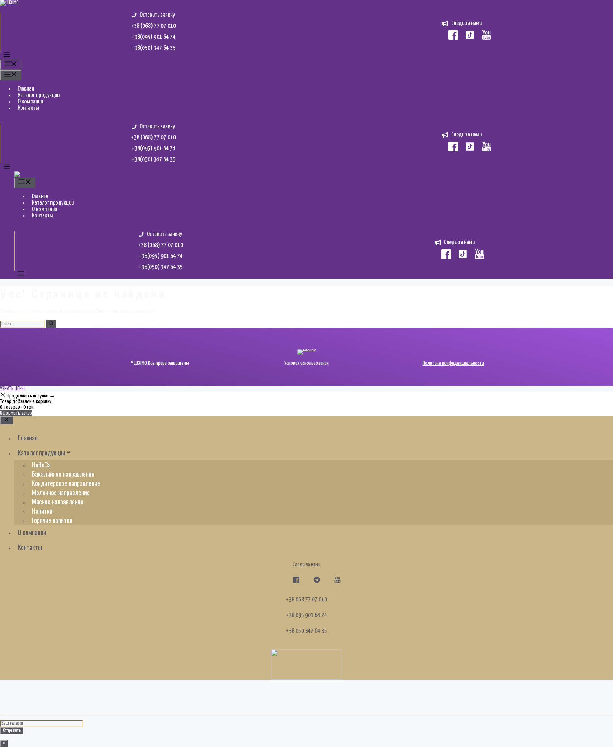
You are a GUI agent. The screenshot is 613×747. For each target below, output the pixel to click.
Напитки (42, 510)
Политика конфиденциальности (453, 363)
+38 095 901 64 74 (306, 615)
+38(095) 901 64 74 (154, 37)
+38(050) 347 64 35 (154, 48)
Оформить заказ (16, 413)
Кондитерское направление (66, 483)
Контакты (28, 108)
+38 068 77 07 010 (306, 600)
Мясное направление (57, 501)
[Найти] (51, 324)
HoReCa (41, 464)
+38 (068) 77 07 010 (153, 26)
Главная (26, 89)
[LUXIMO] (24, 174)
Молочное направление (61, 492)
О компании (30, 102)
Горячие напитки (52, 520)
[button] (6, 56)
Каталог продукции (39, 95)
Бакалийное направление (63, 473)
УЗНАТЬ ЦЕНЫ (12, 388)
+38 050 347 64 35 (306, 631)
